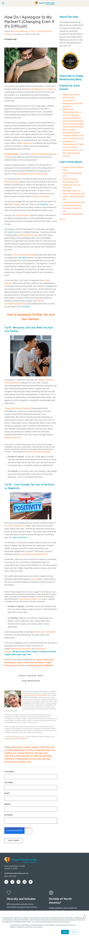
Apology (21, 762)
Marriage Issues (72, 191)
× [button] (84, 915)
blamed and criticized (28, 235)
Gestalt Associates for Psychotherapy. (36, 695)
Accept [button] (65, 932)
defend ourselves (11, 182)
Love (53, 750)
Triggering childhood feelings (17, 408)
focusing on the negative (29, 599)
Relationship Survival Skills (29, 759)
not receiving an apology (23, 255)
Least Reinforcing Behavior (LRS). (34, 554)
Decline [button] (74, 932)
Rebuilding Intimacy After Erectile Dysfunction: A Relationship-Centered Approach (72, 101)
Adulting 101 (10, 759)
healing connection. (41, 196)
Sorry (28, 762)
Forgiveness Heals (12, 756)
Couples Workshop (25, 753)
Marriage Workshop (43, 756)
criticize (33, 579)
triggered (26, 143)
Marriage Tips (41, 753)
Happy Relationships (74, 194)
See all (62, 219)
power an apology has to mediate (40, 89)
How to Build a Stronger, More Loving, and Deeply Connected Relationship (73, 124)
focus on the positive (16, 526)
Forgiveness (16, 747)
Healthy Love (10, 753)
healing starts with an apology (38, 452)
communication (22, 215)
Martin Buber (14, 204)
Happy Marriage (43, 750)
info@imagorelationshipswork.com (16, 873)
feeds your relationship (45, 632)
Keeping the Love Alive (24, 750)
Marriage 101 (27, 756)
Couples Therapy (30, 747)
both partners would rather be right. (32, 174)
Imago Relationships (74, 202)
